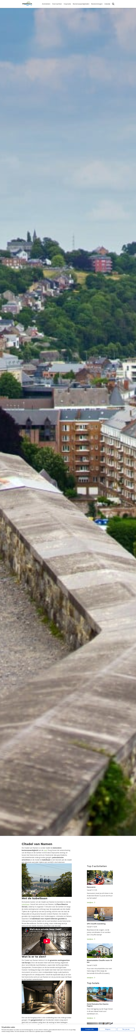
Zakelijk (107, 4)
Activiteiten (46, 4)
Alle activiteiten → (48, 28)
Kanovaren (46, 8)
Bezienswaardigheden (81, 4)
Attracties (76, 11)
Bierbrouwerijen (79, 17)
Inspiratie (67, 4)
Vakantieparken (58, 17)
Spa (92, 19)
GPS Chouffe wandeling (46, 12)
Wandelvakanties (70, 14)
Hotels (54, 11)
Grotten (76, 20)
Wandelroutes (78, 8)
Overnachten (57, 4)
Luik (92, 16)
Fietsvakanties (69, 11)
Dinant (93, 22)
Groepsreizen (109, 11)
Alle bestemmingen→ (97, 29)
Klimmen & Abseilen (49, 22)
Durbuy (94, 8)
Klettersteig (46, 25)
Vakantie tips (68, 20)
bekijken (90, 902)
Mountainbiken (48, 16)
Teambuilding (109, 8)
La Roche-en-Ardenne (96, 12)
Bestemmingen (97, 4)
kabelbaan (26, 904)
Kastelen (76, 14)
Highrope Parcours (49, 19)
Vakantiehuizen (58, 14)
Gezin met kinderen (71, 17)
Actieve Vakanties (70, 8)
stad (45, 850)
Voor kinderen (78, 23)
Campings (56, 8)
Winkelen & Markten (80, 26)
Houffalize (95, 25)
